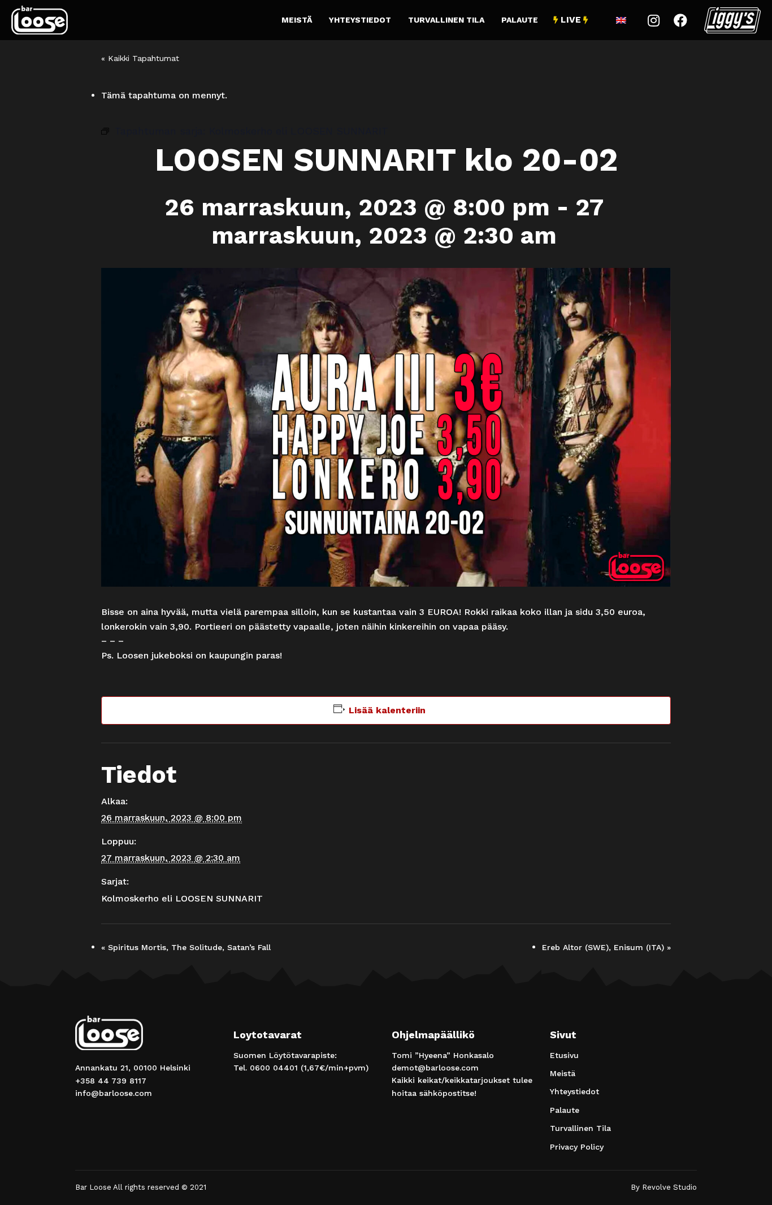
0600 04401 (274, 1067)
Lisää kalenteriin (387, 710)
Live (571, 19)
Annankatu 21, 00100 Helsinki (132, 1067)
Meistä (296, 19)
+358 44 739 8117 (110, 1080)
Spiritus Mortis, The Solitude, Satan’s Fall (186, 947)
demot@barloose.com (435, 1067)
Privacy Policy (577, 1146)
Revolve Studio (669, 1187)
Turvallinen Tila (446, 19)
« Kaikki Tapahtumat (140, 58)
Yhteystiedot (360, 19)
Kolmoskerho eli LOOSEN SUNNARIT (182, 898)
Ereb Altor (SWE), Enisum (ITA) (606, 947)
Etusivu (564, 1055)
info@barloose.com (113, 1093)
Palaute (519, 19)
